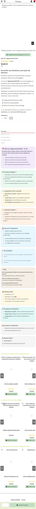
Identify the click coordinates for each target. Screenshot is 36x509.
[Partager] (2, 123)
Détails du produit (5, 134)
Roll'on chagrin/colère (11, 384)
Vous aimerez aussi (5, 140)
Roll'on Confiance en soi (11, 476)
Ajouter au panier (23, 505)
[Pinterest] (6, 123)
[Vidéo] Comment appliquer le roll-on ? (18, 54)
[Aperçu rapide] (11, 381)
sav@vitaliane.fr (8, 340)
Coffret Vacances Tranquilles (11, 430)
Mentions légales (15, 499)
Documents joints (5, 137)
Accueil (23, 499)
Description (3, 131)
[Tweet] (4, 123)
